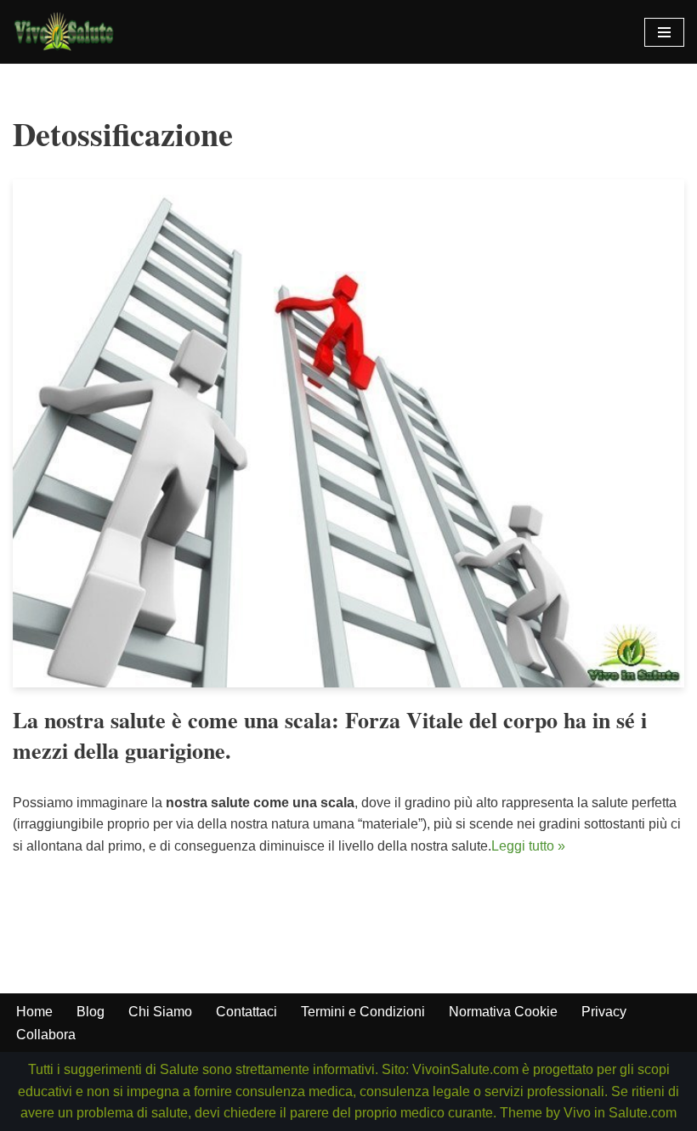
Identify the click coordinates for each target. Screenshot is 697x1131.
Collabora (46, 1034)
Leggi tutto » (528, 846)
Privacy (603, 1011)
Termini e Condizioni (363, 1011)
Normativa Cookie (503, 1011)
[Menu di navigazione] (664, 32)
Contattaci (246, 1011)
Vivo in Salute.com (620, 1113)
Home (34, 1011)
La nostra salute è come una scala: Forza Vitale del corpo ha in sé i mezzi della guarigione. (330, 735)
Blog (90, 1011)
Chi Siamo (160, 1011)
